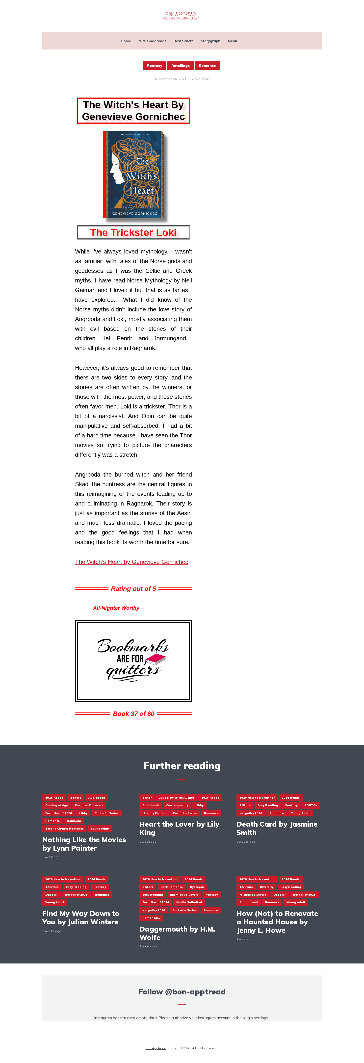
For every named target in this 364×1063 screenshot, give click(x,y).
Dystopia (197, 887)
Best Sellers (183, 41)
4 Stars (244, 805)
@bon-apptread (195, 991)
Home (126, 41)
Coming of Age (56, 805)
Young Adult (100, 828)
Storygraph (210, 41)
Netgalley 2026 (250, 813)
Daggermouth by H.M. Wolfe (177, 933)
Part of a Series (107, 813)
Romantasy (151, 918)
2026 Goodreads (152, 41)
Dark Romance (171, 887)
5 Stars (75, 797)
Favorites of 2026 (58, 813)
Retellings (180, 65)
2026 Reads (54, 797)
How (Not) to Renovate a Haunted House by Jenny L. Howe (277, 921)
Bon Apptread (156, 1048)
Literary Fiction (154, 813)
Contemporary (177, 805)
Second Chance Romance (64, 828)
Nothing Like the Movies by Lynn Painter (84, 843)
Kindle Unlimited (189, 902)
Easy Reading (268, 805)
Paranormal (248, 902)
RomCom (74, 821)
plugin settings (256, 1017)
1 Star (147, 797)
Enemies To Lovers (89, 805)
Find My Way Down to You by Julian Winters (80, 917)
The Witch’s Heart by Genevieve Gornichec (131, 561)
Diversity (266, 887)
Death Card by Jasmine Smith (276, 828)
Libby (83, 813)
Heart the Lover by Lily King (179, 828)
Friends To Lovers (252, 894)
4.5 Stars (52, 887)
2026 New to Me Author (176, 797)
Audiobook (96, 797)
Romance (207, 65)
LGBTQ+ (311, 805)
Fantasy (154, 65)
